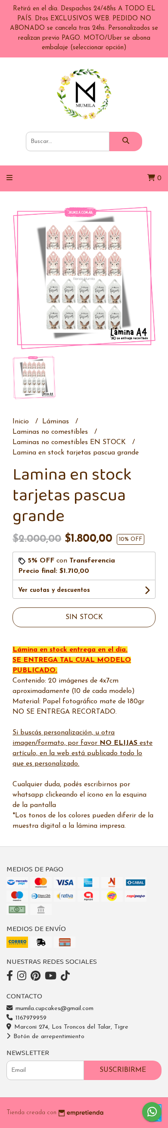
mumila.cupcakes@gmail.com (53, 1008)
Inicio (21, 421)
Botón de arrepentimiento (47, 1036)
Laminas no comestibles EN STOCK (70, 442)
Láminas (56, 421)
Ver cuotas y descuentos (54, 590)
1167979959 (30, 1018)
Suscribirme (123, 1070)
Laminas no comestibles (51, 432)
